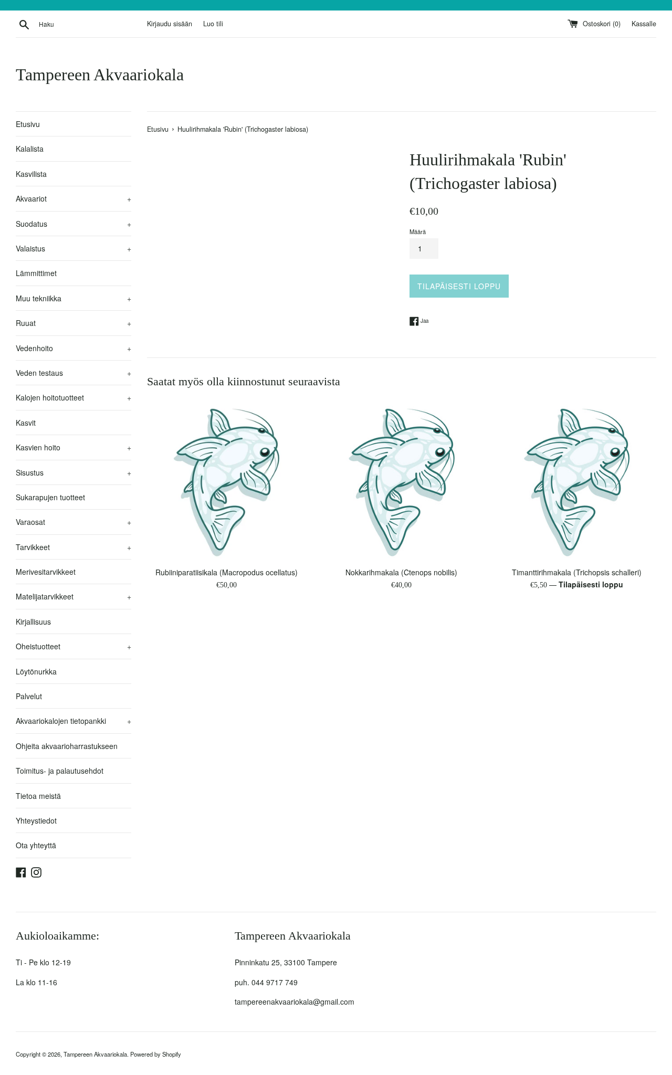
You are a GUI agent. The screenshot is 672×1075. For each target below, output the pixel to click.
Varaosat (73, 522)
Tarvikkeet (73, 547)
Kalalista (30, 148)
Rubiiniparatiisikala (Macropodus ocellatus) (226, 572)
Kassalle (644, 23)
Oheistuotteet (73, 646)
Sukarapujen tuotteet (50, 497)
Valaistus (73, 248)
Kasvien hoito (73, 447)
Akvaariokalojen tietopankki (73, 720)
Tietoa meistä (38, 796)
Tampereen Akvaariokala (100, 74)
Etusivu (28, 124)
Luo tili (213, 23)
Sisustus (73, 472)
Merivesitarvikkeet (46, 571)
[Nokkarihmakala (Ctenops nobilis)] (401, 481)
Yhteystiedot (36, 820)
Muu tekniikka (73, 298)
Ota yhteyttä (36, 845)
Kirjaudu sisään (169, 23)
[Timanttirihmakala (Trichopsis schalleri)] (576, 481)
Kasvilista (31, 173)
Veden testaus (73, 372)
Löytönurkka (36, 671)
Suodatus (73, 223)
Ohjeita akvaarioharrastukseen (67, 746)
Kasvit (26, 422)
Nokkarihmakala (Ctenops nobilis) (401, 572)
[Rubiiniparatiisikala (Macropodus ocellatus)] (226, 481)
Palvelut (29, 696)
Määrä (418, 231)
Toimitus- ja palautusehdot (59, 770)
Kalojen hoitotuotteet (73, 397)
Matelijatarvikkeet (73, 596)
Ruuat (73, 323)
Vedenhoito (73, 348)
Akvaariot (73, 198)
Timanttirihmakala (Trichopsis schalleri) (577, 572)
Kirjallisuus (33, 621)
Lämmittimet (36, 273)
